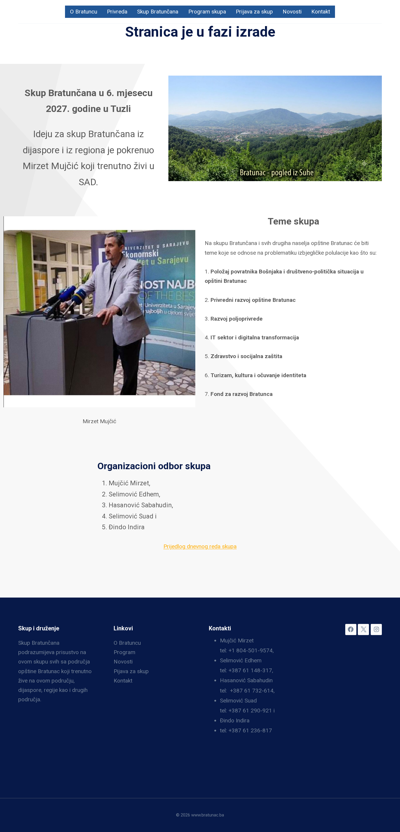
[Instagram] (376, 629)
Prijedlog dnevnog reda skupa (200, 546)
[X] (363, 629)
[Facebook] (350, 629)
